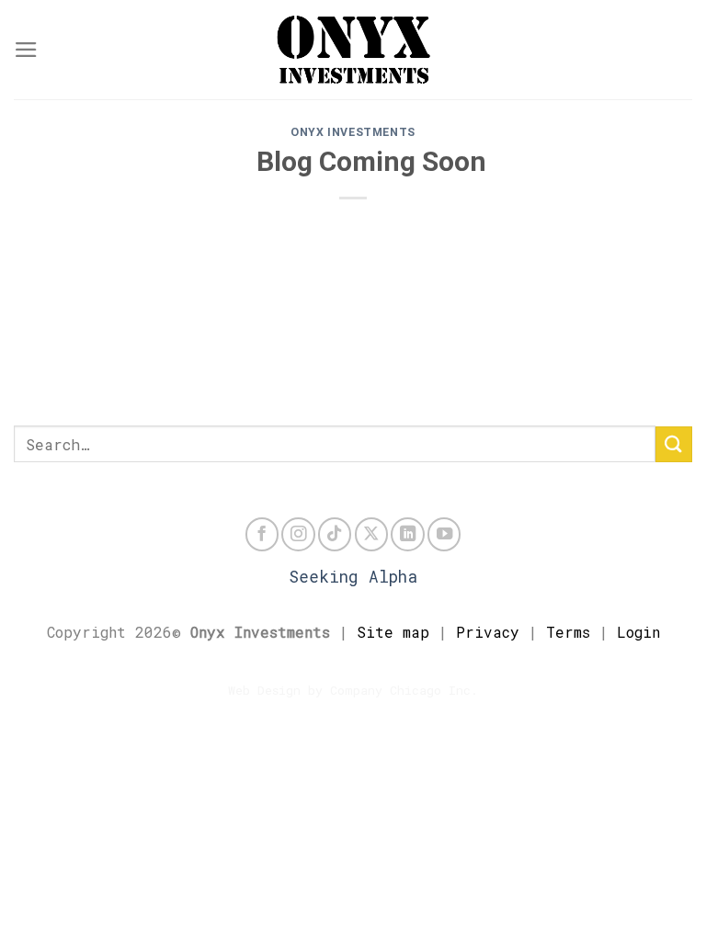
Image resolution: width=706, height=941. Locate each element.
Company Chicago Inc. (404, 690)
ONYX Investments (353, 132)
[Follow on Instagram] (297, 533)
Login (638, 631)
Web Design (264, 690)
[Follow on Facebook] (262, 533)
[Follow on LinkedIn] (407, 533)
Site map (393, 631)
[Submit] (673, 444)
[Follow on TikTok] (334, 533)
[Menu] (26, 50)
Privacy (487, 631)
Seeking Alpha (353, 576)
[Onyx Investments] (353, 49)
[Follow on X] (371, 533)
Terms (568, 631)
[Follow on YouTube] (444, 533)
